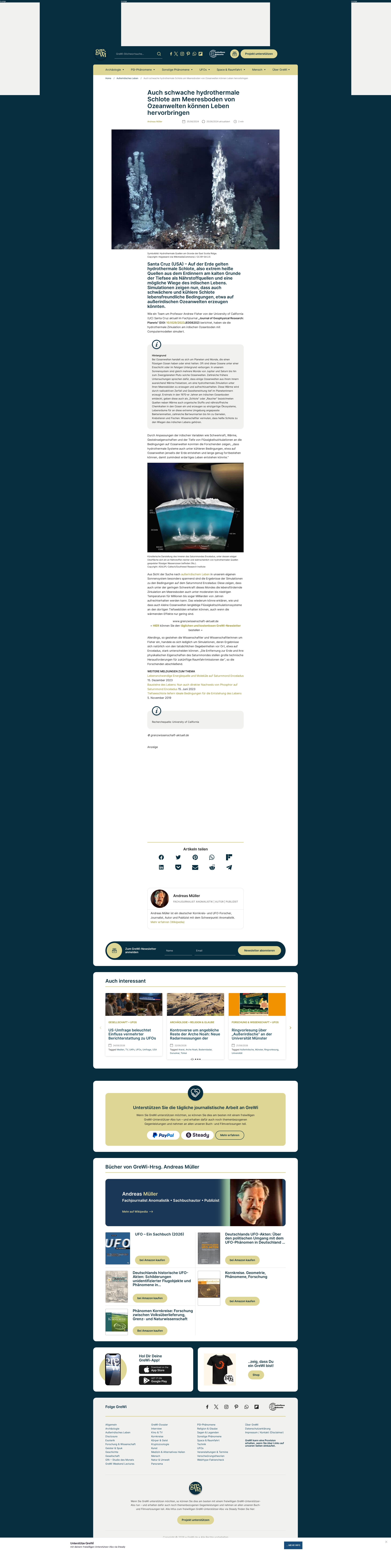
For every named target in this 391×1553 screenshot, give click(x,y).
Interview (156, 1428)
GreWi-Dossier (159, 1424)
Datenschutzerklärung (257, 1428)
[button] (161, 857)
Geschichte (111, 1451)
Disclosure (111, 1436)
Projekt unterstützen (259, 53)
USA (154, 1049)
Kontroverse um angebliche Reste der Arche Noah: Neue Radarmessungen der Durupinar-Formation (195, 1036)
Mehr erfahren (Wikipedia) (168, 922)
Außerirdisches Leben (127, 78)
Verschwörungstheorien (210, 1455)
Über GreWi (279, 69)
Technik (201, 1444)
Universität (237, 1053)
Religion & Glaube (202, 1022)
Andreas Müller (154, 121)
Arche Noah (191, 1049)
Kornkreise (157, 1436)
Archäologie (113, 69)
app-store (155, 1369)
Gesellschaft (118, 1022)
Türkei (184, 1053)
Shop (256, 1374)
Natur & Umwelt (160, 1459)
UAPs (132, 1049)
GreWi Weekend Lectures (119, 1463)
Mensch (257, 69)
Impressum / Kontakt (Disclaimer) (264, 1432)
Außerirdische (247, 1049)
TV (126, 1049)
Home (108, 78)
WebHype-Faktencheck (210, 1459)
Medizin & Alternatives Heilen (168, 1451)
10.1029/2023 (175, 322)
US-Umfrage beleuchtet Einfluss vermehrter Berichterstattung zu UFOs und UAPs (132, 1036)
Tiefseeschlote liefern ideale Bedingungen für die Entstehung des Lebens (194, 693)
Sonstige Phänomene (175, 69)
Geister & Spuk (113, 1448)
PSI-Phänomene (141, 69)
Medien (120, 1049)
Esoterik (110, 1440)
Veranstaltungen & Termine (212, 1451)
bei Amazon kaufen (152, 1260)
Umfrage (147, 1049)
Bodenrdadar (205, 1049)
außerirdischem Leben (195, 574)
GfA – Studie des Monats (119, 1459)
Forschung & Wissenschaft (251, 1022)
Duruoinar (174, 1053)
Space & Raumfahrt (229, 69)
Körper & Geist (159, 1440)
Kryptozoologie (160, 1444)
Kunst (154, 1448)
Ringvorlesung (271, 1049)
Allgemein (111, 1424)
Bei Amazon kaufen (150, 1330)
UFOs (203, 69)
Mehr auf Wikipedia (135, 1211)
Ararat (181, 1049)
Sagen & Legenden (208, 1432)
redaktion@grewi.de (234, 53)
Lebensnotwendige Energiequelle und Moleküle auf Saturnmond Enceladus (195, 675)
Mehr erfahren (229, 1135)
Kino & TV (157, 1432)
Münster (259, 1049)
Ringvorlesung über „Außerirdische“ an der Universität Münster (252, 1034)
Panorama (157, 1463)
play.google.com (155, 1380)
